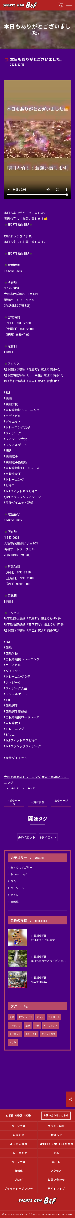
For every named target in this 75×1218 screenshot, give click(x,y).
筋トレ (15, 895)
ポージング (15, 1025)
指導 (27, 1025)
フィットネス (48, 1033)
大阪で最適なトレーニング (22, 776)
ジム (13, 881)
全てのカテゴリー (21, 867)
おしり (12, 1042)
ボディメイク (25, 1017)
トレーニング (11, 788)
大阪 (11, 1017)
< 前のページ (14, 802)
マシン (40, 1017)
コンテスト (31, 1033)
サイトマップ (56, 1188)
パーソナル (17, 888)
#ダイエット (26, 837)
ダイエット (15, 1033)
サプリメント (51, 1025)
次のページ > (61, 802)
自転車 (15, 901)
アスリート (54, 1017)
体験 (37, 1025)
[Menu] (69, 5)
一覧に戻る (37, 802)
